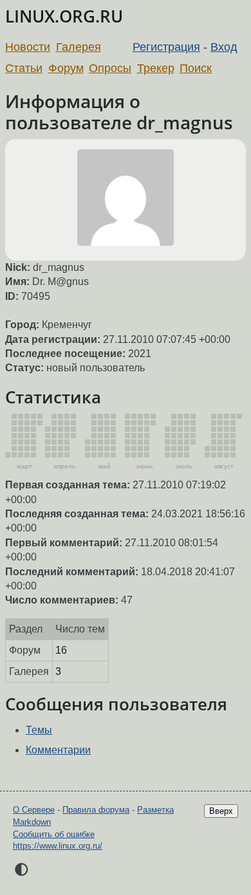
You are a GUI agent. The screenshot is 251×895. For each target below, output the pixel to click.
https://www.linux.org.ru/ (57, 846)
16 (61, 650)
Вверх (221, 811)
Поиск (196, 68)
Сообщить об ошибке (54, 834)
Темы (39, 729)
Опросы (110, 68)
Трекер (155, 68)
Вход (223, 47)
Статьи (23, 68)
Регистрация (166, 47)
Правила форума (95, 810)
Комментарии (58, 749)
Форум (66, 68)
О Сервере (34, 810)
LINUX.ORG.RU (64, 16)
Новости (27, 47)
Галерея (78, 47)
